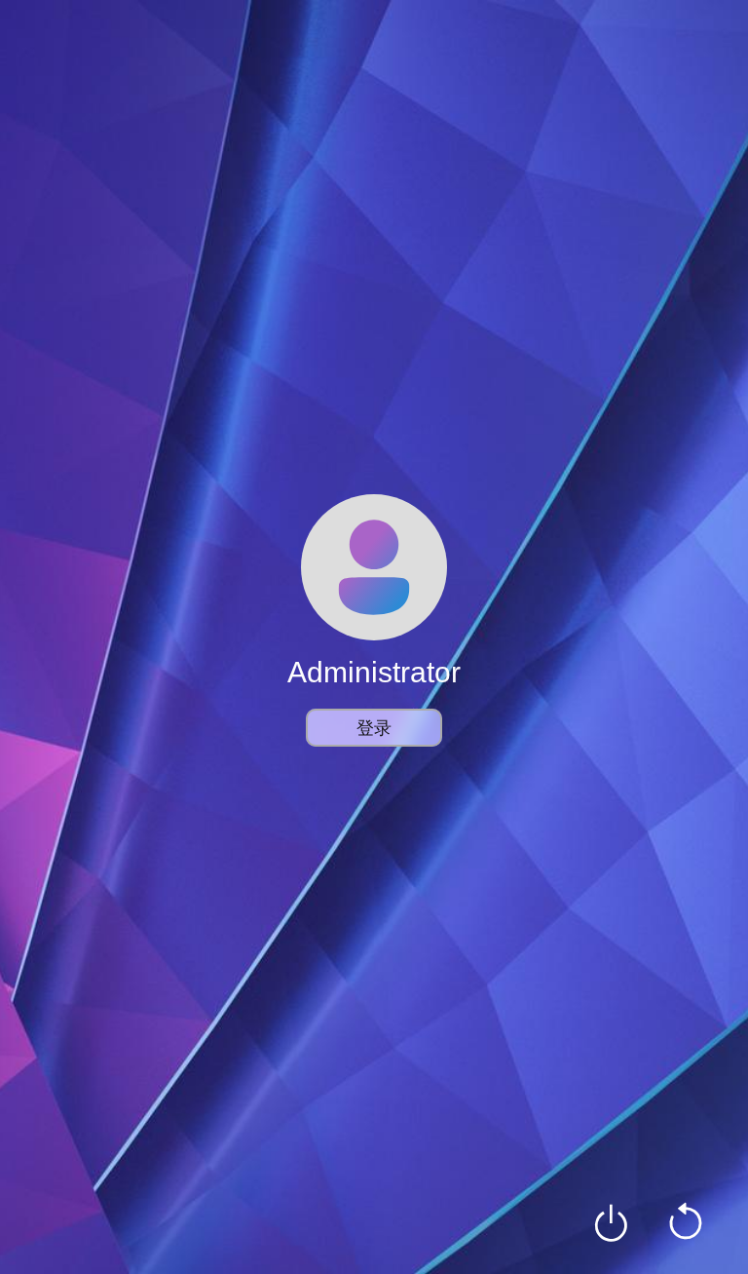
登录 (374, 727)
